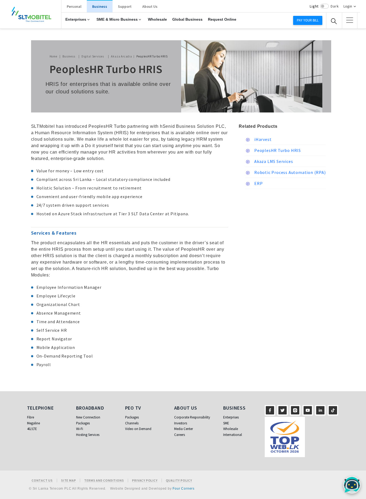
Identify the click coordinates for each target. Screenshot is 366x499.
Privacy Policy (144, 480)
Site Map (68, 480)
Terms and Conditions (104, 480)
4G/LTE (32, 429)
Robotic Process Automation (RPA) (289, 172)
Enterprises (75, 19)
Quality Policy (179, 480)
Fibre (30, 417)
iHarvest (262, 139)
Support (125, 6)
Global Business (187, 19)
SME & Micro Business (117, 19)
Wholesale (157, 19)
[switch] (324, 6)
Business (99, 6)
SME (226, 423)
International (232, 434)
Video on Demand (138, 429)
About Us (150, 6)
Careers (179, 434)
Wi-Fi (79, 429)
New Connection (88, 417)
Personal (74, 6)
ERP (258, 183)
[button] (349, 20)
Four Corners (184, 488)
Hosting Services (87, 434)
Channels (132, 423)
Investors (180, 423)
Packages (83, 423)
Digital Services (92, 56)
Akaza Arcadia (121, 56)
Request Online (222, 19)
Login (347, 6)
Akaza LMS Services (273, 161)
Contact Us (42, 480)
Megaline (33, 423)
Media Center (183, 429)
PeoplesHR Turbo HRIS (277, 150)
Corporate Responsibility (192, 417)
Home (53, 56)
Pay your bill (308, 20)
